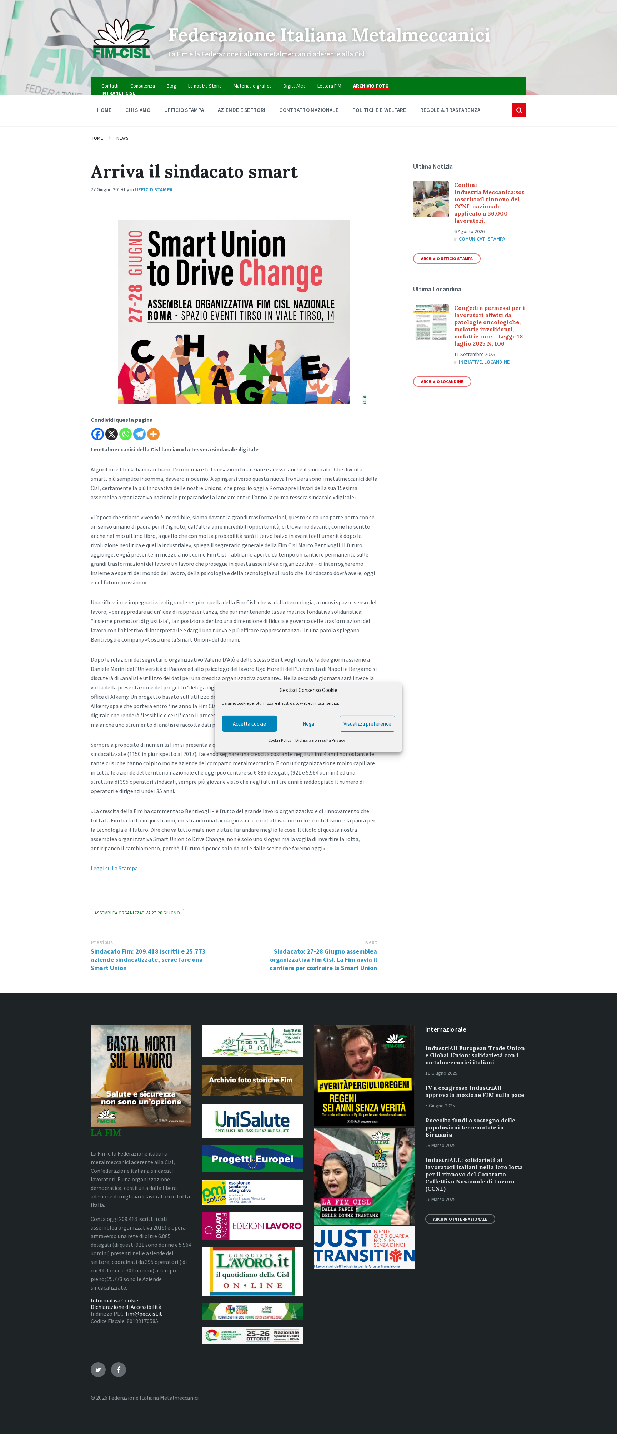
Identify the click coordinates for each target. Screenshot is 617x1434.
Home (97, 138)
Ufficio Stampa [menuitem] (184, 110)
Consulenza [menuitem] (142, 86)
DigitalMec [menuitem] (295, 86)
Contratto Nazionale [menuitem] (308, 110)
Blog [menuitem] (171, 86)
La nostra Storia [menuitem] (205, 86)
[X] (111, 434)
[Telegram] (139, 434)
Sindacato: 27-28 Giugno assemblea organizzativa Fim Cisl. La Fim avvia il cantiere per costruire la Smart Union (323, 959)
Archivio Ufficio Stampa (447, 258)
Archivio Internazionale (460, 1219)
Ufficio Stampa (153, 189)
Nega (308, 723)
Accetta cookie (249, 723)
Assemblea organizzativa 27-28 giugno (137, 912)
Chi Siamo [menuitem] (137, 110)
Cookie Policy (280, 740)
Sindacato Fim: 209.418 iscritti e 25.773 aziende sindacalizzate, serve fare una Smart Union (148, 959)
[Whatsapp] (125, 434)
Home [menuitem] (104, 110)
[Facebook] (97, 434)
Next (371, 942)
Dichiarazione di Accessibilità (126, 1306)
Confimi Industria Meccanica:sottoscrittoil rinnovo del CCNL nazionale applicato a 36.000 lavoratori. (489, 202)
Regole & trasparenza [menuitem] (450, 110)
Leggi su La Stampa (114, 868)
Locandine (497, 361)
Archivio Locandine (442, 381)
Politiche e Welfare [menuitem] (379, 110)
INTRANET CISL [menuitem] (118, 93)
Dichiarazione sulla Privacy (320, 740)
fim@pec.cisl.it (144, 1313)
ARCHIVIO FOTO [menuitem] (371, 86)
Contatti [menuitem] (110, 86)
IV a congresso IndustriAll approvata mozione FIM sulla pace (474, 1091)
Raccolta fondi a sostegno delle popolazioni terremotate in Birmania (470, 1127)
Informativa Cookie (114, 1300)
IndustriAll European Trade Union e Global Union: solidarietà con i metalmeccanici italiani (475, 1055)
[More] (153, 434)
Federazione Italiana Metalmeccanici (329, 34)
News (122, 138)
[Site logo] (124, 62)
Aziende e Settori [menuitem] (241, 110)
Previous (102, 942)
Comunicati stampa (482, 239)
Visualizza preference (367, 723)
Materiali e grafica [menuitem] (253, 86)
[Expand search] (519, 110)
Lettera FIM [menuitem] (329, 86)
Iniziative (470, 361)
